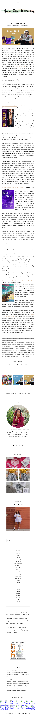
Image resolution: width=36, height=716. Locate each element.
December (17, 559)
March (17, 574)
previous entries (24, 393)
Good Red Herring (15, 713)
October (17, 561)
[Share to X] (9, 364)
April (17, 573)
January (17, 578)
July (17, 567)
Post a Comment (6, 392)
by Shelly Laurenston (18, 106)
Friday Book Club (24, 25)
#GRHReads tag (20, 66)
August (17, 565)
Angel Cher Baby (18, 504)
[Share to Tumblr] (21, 364)
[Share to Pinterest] (17, 364)
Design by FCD (26, 713)
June (17, 569)
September (17, 563)
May (17, 571)
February (17, 576)
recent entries (11, 393)
